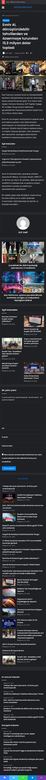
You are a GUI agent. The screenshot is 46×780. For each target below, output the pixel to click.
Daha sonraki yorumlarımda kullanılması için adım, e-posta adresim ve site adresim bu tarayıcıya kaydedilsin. (22, 458)
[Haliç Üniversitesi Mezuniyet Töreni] (34, 368)
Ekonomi (15, 15)
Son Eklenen (23, 478)
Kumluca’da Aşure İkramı (13, 650)
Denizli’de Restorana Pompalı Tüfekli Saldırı (21, 564)
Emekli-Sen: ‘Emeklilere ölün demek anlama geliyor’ (11, 353)
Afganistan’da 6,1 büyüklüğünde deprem (27, 600)
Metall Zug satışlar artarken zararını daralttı (10, 365)
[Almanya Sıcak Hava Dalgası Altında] (8, 612)
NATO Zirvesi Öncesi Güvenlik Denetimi (19, 644)
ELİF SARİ (9, 53)
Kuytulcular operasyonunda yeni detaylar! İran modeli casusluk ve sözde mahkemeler (22, 572)
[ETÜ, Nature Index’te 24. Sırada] (8, 623)
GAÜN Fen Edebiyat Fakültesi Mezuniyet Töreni (29, 496)
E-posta (5, 437)
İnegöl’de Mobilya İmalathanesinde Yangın (20, 151)
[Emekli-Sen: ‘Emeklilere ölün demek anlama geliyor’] (12, 343)
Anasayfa (7, 15)
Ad (3, 428)
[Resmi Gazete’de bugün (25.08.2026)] (34, 321)
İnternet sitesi (7, 446)
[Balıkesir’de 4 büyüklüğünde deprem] (8, 592)
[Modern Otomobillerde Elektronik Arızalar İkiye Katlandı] (8, 517)
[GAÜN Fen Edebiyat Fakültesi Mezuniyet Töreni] (8, 498)
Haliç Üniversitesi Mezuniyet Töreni (31, 377)
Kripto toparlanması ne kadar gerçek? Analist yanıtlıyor (33, 341)
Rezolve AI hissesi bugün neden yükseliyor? (9, 319)
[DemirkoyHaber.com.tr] (23, 7)
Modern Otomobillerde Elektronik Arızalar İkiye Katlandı (27, 516)
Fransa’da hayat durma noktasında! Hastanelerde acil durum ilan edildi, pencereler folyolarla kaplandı (30, 634)
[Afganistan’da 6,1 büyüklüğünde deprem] (8, 602)
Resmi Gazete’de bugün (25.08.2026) (32, 330)
